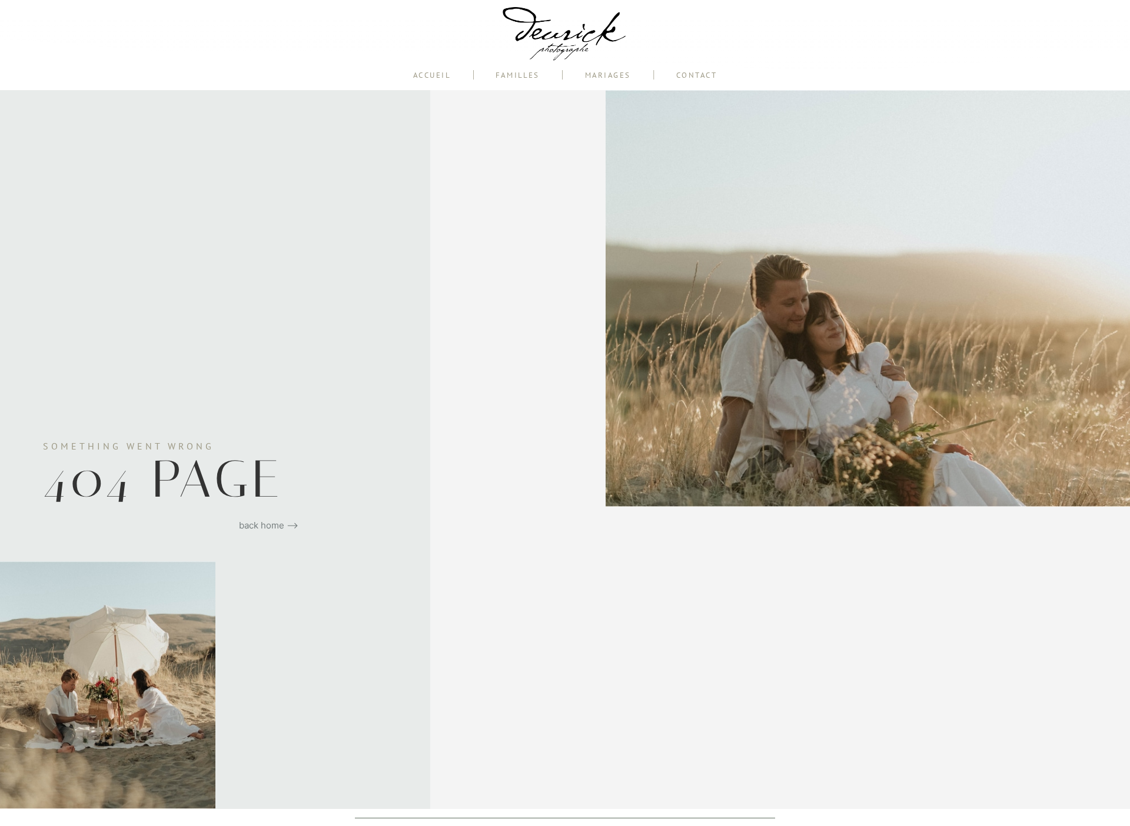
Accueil (432, 75)
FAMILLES (517, 75)
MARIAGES (608, 75)
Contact (696, 75)
